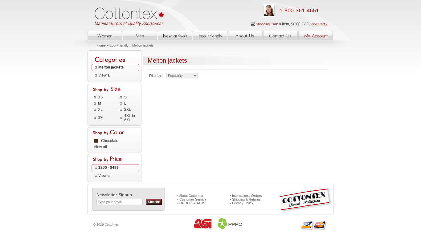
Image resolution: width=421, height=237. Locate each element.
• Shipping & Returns (245, 199)
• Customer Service (191, 199)
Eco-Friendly (119, 45)
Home (101, 45)
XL (100, 109)
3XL (101, 118)
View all (105, 75)
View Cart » (319, 24)
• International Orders (246, 196)
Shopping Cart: (267, 24)
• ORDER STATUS (191, 203)
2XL (127, 109)
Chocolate (109, 141)
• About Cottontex (190, 196)
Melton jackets (111, 67)
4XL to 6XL (129, 118)
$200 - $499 (108, 167)
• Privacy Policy (241, 203)
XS (100, 97)
